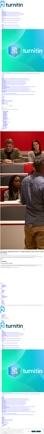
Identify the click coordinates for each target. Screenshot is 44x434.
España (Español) (5, 115)
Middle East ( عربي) (5, 117)
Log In (2, 129)
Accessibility (3, 303)
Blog (2, 295)
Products (3, 16)
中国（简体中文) (5, 125)
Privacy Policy (5, 432)
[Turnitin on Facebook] (3, 320)
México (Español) (5, 113)
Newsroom (3, 97)
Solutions (3, 9)
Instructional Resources (4, 296)
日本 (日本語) (4, 122)
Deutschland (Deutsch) (5, 114)
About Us (3, 300)
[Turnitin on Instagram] (3, 321)
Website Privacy (3, 314)
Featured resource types (4, 85)
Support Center (3, 297)
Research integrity (4, 285)
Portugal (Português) (5, 118)
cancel (11, 105)
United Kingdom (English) (6, 119)
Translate (5, 1)
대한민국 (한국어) (5, 123)
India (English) (4, 121)
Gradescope (3, 290)
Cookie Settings (28, 431)
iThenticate (3, 292)
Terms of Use (3, 315)
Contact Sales (3, 128)
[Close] (43, 431)
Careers (2, 301)
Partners (2, 287)
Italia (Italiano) (4, 116)
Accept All (39, 431)
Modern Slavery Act (4, 316)
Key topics (3, 77)
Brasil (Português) (5, 112)
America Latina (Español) (6, 111)
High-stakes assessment (4, 286)
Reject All (34, 431)
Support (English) (5, 127)
